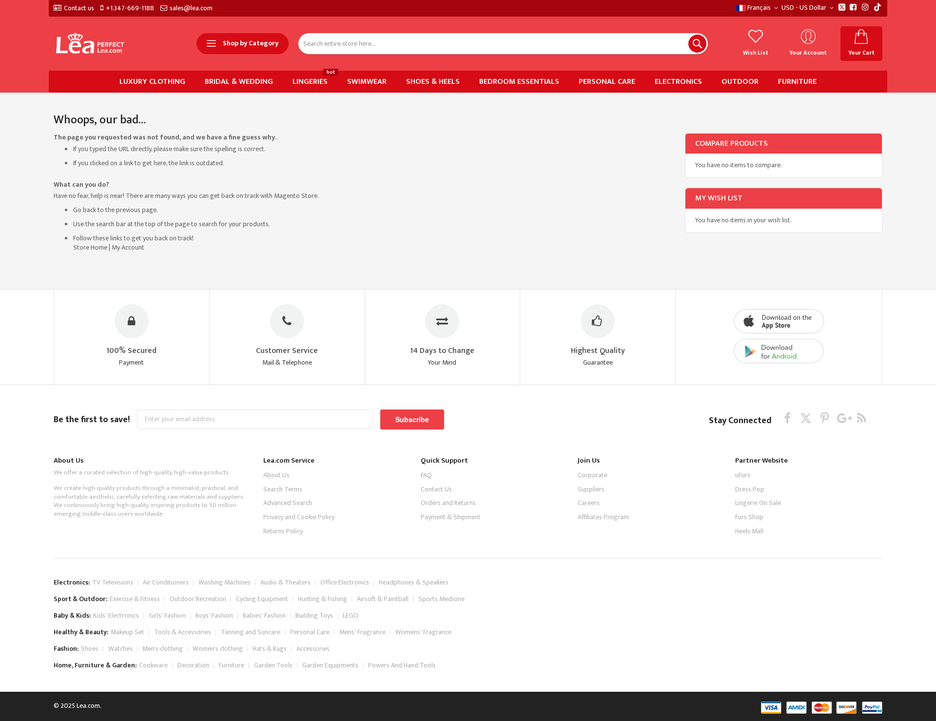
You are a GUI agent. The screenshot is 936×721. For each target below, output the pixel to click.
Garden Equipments (330, 665)
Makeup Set (127, 632)
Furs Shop (749, 517)
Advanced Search (287, 502)
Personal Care (310, 632)
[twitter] (806, 418)
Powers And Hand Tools (402, 665)
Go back (84, 209)
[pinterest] (825, 418)
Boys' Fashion (214, 615)
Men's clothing (162, 648)
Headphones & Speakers (413, 582)
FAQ (426, 475)
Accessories (313, 648)
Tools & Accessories (182, 632)
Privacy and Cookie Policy (298, 517)
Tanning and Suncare (250, 632)
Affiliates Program (603, 517)
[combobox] (503, 43)
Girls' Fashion (167, 615)
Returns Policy (283, 531)
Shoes (89, 648)
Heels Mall (749, 531)
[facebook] (787, 418)
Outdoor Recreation (198, 598)
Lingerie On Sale (758, 502)
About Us (276, 475)
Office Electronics (344, 582)
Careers (589, 502)
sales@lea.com (191, 8)
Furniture (231, 665)
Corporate (592, 475)
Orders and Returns (448, 502)
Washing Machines (224, 582)
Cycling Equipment (262, 598)
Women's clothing (218, 648)
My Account (128, 247)
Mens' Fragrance (362, 632)
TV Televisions (112, 582)
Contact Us (436, 489)
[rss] (862, 418)
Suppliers (591, 489)
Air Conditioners (166, 582)
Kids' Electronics (116, 615)
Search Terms (282, 489)
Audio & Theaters (285, 582)
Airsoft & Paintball (383, 598)
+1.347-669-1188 (130, 8)
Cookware (153, 665)
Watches (120, 648)
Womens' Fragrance (423, 632)
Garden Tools (273, 665)
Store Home (90, 247)
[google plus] (843, 418)
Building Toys (314, 615)
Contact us (79, 8)
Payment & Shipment (451, 517)
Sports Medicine (441, 598)
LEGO (350, 615)
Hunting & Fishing (322, 598)
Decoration (193, 665)
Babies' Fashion (264, 615)
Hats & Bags (270, 648)
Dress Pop (749, 489)
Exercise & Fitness (135, 598)
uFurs (742, 475)
